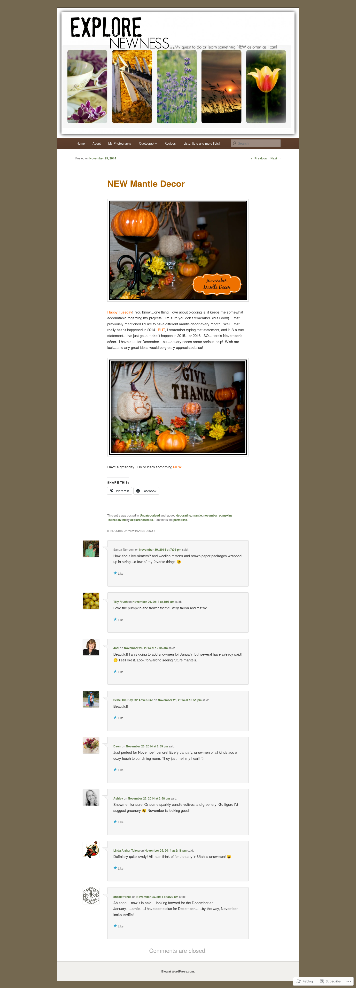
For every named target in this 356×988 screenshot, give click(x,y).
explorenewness (141, 520)
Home (81, 143)
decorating (183, 515)
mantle (197, 515)
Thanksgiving (116, 520)
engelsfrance (122, 896)
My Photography (119, 143)
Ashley (118, 798)
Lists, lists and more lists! (202, 143)
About (97, 143)
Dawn (117, 746)
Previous (259, 158)
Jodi (116, 648)
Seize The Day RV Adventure (133, 700)
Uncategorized (150, 515)
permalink (180, 520)
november (210, 515)
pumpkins (225, 515)
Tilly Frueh (120, 601)
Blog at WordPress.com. (178, 971)
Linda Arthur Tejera (126, 850)
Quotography (148, 143)
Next (276, 158)
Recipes (170, 143)
